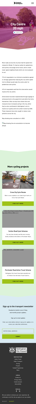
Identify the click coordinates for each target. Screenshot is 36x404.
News (18, 370)
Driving (18, 363)
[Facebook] (16, 391)
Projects (18, 366)
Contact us (18, 377)
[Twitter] (19, 391)
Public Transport (18, 361)
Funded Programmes (18, 368)
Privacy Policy (18, 380)
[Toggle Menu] (32, 3)
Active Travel (18, 359)
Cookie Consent (18, 382)
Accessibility (18, 384)
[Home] (18, 3)
